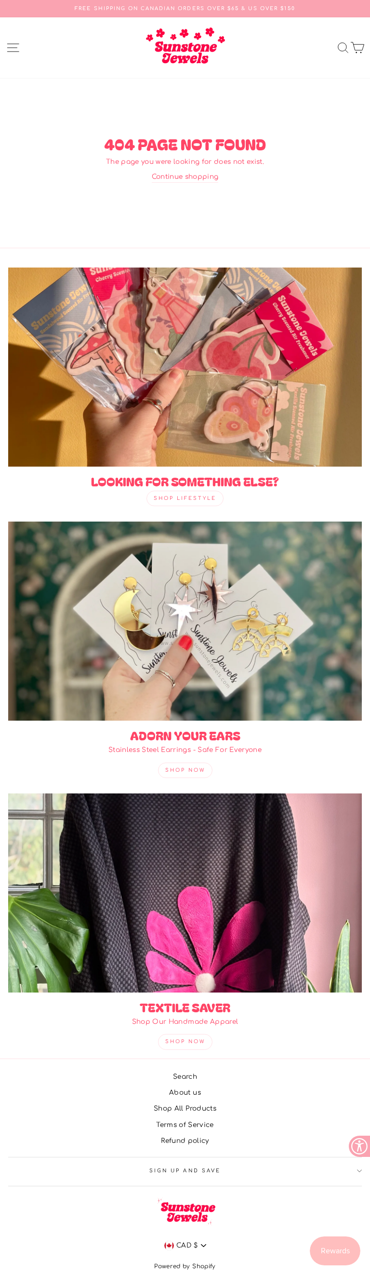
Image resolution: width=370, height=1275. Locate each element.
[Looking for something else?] (185, 367)
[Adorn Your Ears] (185, 621)
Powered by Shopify (184, 1266)
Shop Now (185, 770)
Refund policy (185, 1140)
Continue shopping (185, 176)
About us (185, 1092)
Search (185, 1076)
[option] (185, 9)
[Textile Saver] (185, 893)
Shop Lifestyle (185, 498)
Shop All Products (185, 1108)
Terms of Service (184, 1124)
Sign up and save (185, 1170)
